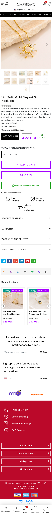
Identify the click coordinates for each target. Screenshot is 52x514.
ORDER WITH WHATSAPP (27, 185)
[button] (5, 44)
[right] (49, 306)
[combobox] (6, 378)
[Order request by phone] (40, 271)
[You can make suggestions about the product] (47, 271)
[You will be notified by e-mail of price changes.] (33, 271)
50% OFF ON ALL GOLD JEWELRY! (26, 15)
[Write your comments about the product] (19, 271)
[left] (3, 306)
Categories (26, 461)
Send (45, 352)
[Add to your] (26, 271)
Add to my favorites (12, 193)
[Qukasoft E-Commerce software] (26, 502)
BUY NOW (27, 175)
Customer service (26, 453)
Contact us (26, 469)
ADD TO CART (27, 164)
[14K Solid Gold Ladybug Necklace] (13, 299)
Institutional (26, 445)
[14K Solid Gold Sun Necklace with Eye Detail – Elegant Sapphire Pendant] (39, 299)
